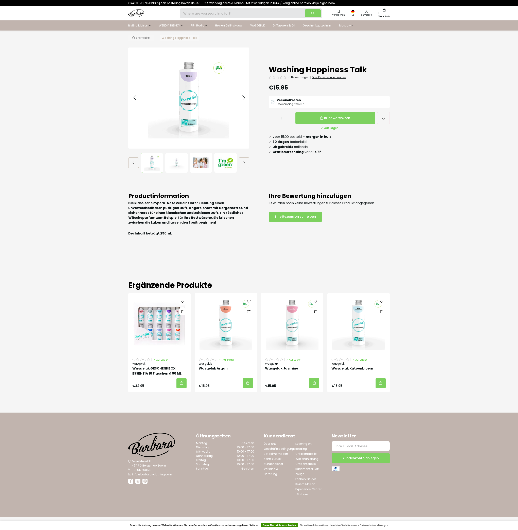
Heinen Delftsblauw (228, 25)
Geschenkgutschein (317, 25)
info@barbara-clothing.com (152, 474)
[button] (134, 98)
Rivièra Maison (138, 25)
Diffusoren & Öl (284, 25)
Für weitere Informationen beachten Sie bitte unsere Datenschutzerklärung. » (344, 525)
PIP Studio (197, 25)
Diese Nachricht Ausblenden (279, 525)
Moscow (345, 25)
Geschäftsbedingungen (280, 449)
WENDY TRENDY (169, 25)
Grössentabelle (306, 454)
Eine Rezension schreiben (329, 77)
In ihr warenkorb (337, 118)
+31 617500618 (141, 470)
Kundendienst (273, 464)
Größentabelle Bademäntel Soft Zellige (307, 469)
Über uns (270, 444)
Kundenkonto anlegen (361, 458)
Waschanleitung (306, 459)
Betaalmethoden (276, 454)
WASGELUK (257, 25)
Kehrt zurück (272, 459)
